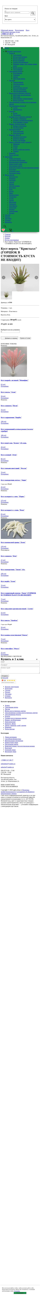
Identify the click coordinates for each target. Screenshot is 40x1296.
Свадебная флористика (17, 160)
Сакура (11, 182)
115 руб (3, 500)
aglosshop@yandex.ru (8, 764)
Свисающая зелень (16, 71)
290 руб (3, 574)
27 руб (3, 560)
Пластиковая (17, 73)
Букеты (12, 111)
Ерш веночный (18, 133)
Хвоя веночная (14, 129)
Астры (11, 198)
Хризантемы (13, 211)
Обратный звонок (7, 30)
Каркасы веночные (19, 137)
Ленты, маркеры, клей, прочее (20, 142)
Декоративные (18, 82)
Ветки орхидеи (18, 100)
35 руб (3, 653)
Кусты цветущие (19, 59)
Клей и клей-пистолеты (21, 149)
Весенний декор (14, 173)
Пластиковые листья (20, 88)
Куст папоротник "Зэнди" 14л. (13, 569)
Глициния (12, 204)
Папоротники (14, 195)
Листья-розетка (18, 84)
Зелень (11, 53)
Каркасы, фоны (14, 135)
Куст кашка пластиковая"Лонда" (14, 635)
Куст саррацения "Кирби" (11, 417)
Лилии (11, 200)
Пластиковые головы (20, 122)
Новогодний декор (15, 164)
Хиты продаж (14, 155)
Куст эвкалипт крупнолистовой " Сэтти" (17, 609)
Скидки (7, 215)
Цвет (6, 16)
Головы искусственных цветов (20, 117)
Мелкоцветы (17, 109)
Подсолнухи (13, 177)
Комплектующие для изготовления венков (24, 168)
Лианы (15, 77)
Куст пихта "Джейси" (9, 620)
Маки (11, 193)
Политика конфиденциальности (15, 791)
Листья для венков (19, 89)
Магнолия (12, 202)
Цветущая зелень (19, 79)
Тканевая (16, 75)
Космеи (11, 213)
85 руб (3, 514)
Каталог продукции (14, 51)
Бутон (15, 113)
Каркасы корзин (18, 138)
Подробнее (5, 386)
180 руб (3, 435)
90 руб (3, 459)
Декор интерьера (15, 158)
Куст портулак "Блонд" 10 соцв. (14, 443)
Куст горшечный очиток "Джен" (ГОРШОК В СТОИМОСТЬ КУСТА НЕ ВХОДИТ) (18, 594)
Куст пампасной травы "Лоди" (13, 542)
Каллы (11, 191)
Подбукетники (18, 128)
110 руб (3, 546)
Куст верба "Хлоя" (8, 581)
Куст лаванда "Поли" (9, 406)
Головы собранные (19, 118)
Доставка (8, 218)
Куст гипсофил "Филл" (10, 649)
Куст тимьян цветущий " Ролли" (14, 468)
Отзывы (8, 220)
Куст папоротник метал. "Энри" (14, 480)
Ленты (15, 146)
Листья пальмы (14, 186)
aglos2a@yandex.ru (7, 767)
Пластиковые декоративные (23, 99)
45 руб (3, 487)
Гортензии (12, 207)
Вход (27, 30)
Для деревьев (17, 69)
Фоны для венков (19, 140)
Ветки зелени (18, 68)
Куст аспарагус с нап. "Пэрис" (13, 496)
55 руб (3, 613)
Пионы (11, 184)
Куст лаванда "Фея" (9, 556)
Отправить (5, 676)
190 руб (3, 421)
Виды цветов (9, 175)
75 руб (3, 599)
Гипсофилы (13, 206)
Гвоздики (12, 180)
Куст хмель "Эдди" (8, 392)
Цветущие (16, 97)
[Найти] (32, 13)
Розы (11, 189)
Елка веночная (18, 131)
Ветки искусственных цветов (19, 93)
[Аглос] (6, 48)
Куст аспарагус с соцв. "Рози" (13, 510)
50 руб (3, 396)
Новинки (12, 153)
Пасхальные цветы (15, 166)
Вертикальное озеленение (18, 162)
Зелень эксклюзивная (20, 62)
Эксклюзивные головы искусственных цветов (21, 713)
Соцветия (16, 86)
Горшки (16, 151)
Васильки (12, 188)
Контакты (8, 222)
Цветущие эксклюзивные (22, 95)
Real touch (12, 169)
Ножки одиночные (19, 126)
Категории (8, 157)
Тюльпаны (12, 197)
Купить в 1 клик (25, 338)
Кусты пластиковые (20, 57)
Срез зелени (17, 55)
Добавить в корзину (11, 338)
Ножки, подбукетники (17, 124)
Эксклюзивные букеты (17, 106)
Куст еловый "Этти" (9, 455)
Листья (11, 80)
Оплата (7, 217)
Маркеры (16, 144)
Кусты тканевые (19, 60)
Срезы (15, 108)
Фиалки (12, 209)
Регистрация (19, 30)
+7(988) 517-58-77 (7, 34)
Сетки (15, 148)
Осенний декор (14, 171)
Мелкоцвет (17, 115)
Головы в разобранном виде (23, 120)
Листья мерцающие (20, 91)
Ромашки (12, 178)
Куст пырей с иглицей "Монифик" (15, 380)
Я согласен (20, 1293)
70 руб (3, 410)
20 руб (3, 447)
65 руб (3, 384)
